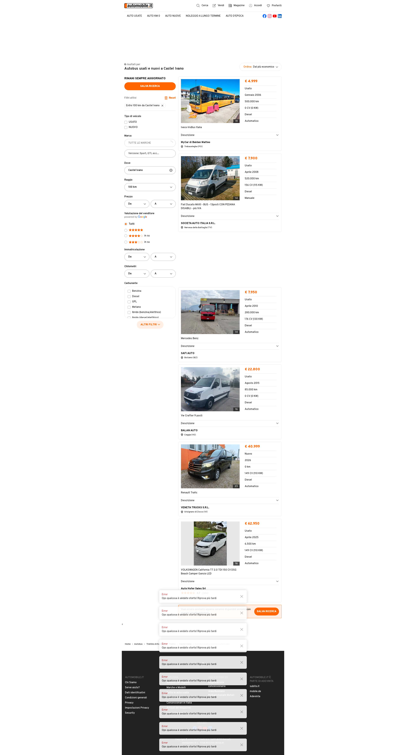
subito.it (254, 611)
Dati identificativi (135, 618)
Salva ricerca (150, 86)
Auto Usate (134, 16)
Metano (136, 307)
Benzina (136, 291)
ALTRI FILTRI (149, 324)
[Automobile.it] (138, 5)
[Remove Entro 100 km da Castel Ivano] (162, 105)
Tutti (131, 224)
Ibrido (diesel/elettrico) (145, 317)
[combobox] (150, 170)
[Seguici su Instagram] (270, 16)
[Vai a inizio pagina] (203, 589)
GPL (134, 301)
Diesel (135, 296)
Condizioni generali (136, 623)
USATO (133, 122)
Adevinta (255, 622)
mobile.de (255, 616)
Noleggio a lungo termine (203, 16)
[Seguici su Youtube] (275, 16)
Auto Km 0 (153, 16)
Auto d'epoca (235, 16)
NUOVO (133, 127)
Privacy (129, 628)
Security (130, 638)
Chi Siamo (131, 608)
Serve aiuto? (132, 613)
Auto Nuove (173, 16)
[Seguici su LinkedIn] (280, 16)
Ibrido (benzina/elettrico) (146, 312)
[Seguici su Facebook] (264, 16)
